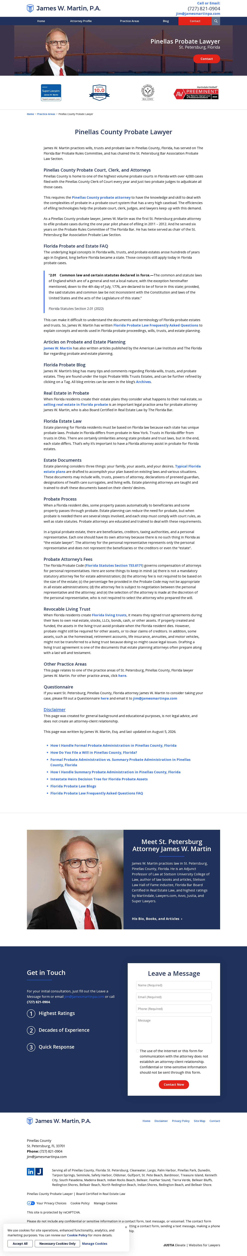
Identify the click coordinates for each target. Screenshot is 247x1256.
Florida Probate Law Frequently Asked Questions (155, 325)
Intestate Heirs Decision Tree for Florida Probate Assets (99, 779)
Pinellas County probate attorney (101, 197)
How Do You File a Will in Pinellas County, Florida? (93, 752)
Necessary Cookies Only (57, 1244)
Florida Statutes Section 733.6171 (114, 565)
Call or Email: (208, 3)
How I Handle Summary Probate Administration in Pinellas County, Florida (115, 772)
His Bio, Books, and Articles (155, 918)
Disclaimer (55, 709)
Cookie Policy (80, 1203)
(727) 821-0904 (204, 8)
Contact (195, 21)
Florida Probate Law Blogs (73, 786)
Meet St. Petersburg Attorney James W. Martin (171, 845)
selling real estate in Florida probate (76, 404)
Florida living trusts (109, 615)
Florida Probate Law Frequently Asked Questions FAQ (96, 793)
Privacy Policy (181, 1121)
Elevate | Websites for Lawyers (191, 1245)
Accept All (20, 1244)
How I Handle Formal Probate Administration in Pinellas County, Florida (113, 745)
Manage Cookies (105, 1203)
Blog (166, 21)
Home (41, 21)
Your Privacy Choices (51, 1203)
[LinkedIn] (30, 1171)
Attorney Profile (81, 21)
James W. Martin (58, 348)
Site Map (199, 1121)
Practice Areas (129, 21)
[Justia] (39, 1171)
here (122, 675)
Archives (143, 381)
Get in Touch (46, 972)
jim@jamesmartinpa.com (198, 13)
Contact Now (174, 1084)
